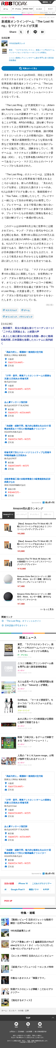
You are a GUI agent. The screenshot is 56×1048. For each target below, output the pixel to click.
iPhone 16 (23, 883)
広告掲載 (21, 1031)
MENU (45, 2)
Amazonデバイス (8, 515)
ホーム (5, 9)
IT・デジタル (16, 9)
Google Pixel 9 (17, 889)
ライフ (50, 9)
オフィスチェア (21, 514)
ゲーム (27, 310)
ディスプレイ (34, 514)
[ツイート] (21, 32)
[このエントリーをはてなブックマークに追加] (42, 32)
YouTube (40, 1027)
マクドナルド (11, 310)
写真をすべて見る (30, 68)
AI (5, 889)
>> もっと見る (47, 609)
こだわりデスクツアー (42, 883)
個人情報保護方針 (41, 1031)
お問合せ (13, 1031)
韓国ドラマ (34, 889)
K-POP (46, 889)
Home (16, 1027)
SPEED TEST (28, 9)
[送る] (35, 32)
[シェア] (28, 32)
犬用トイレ (47, 514)
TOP (28, 1017)
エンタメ (39, 9)
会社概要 (29, 1031)
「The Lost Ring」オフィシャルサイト (23, 620)
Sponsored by (36, 503)
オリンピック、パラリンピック (19, 316)
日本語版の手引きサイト (16, 625)
